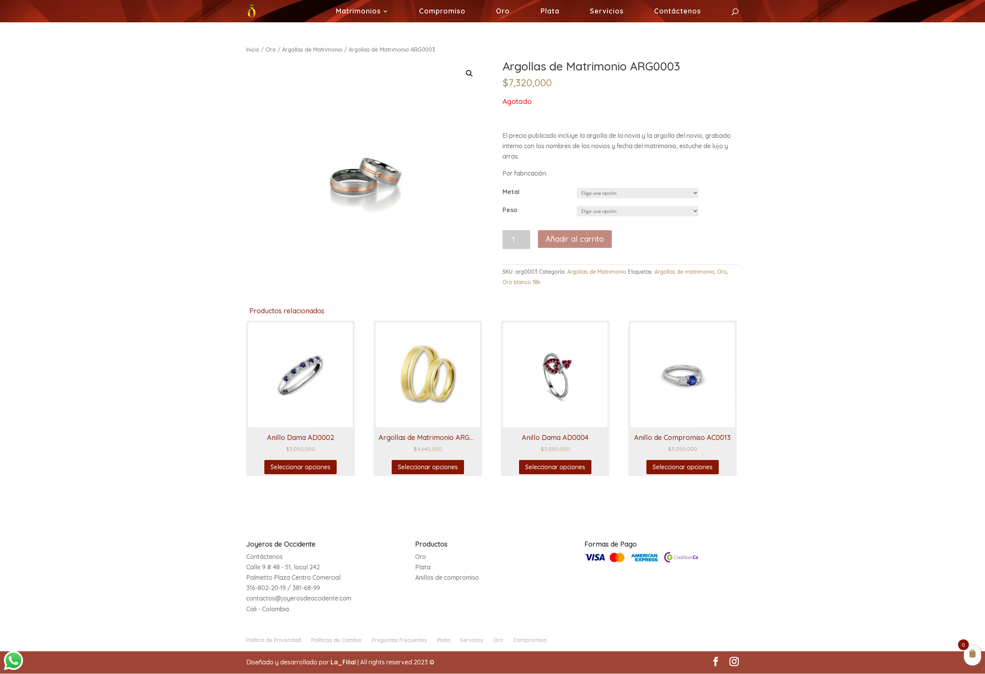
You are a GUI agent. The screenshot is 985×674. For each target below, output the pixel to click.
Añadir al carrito (575, 239)
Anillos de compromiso (447, 577)
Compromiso (442, 11)
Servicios (607, 11)
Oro (503, 11)
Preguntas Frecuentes (399, 640)
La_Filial (343, 662)
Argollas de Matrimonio (312, 49)
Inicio (252, 49)
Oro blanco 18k (522, 282)
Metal (511, 192)
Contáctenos (677, 11)
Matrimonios (358, 11)
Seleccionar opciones (300, 467)
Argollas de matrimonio (684, 271)
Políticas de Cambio (336, 640)
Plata (550, 11)
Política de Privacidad (273, 640)
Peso (510, 210)
